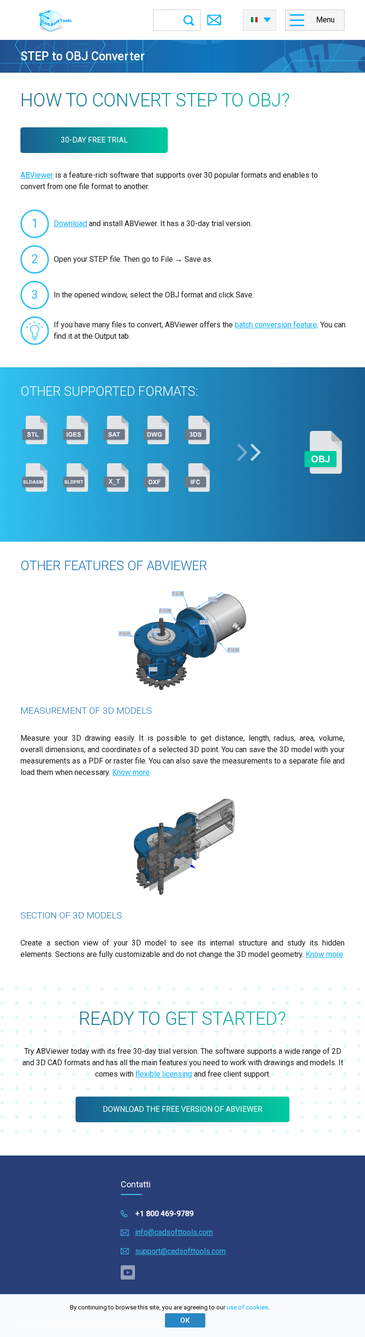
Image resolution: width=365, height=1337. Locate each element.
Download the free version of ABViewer (182, 1109)
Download (70, 223)
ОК (185, 1320)
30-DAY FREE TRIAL (94, 139)
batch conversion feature (276, 324)
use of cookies (247, 1307)
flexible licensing (163, 1074)
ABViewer (36, 175)
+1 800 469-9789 (164, 1213)
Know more (131, 772)
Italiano (259, 17)
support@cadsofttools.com (180, 1251)
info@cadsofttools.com (174, 1232)
